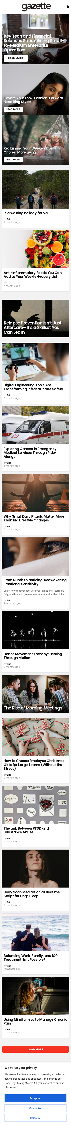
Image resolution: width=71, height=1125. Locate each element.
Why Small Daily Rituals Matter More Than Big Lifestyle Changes (34, 518)
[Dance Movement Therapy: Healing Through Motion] (35, 630)
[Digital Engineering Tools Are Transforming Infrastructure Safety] (35, 362)
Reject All (35, 1117)
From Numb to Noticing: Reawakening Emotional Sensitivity (35, 582)
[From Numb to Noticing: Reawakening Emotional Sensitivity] (35, 556)
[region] (35, 1093)
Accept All (35, 1098)
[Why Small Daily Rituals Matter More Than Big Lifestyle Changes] (35, 493)
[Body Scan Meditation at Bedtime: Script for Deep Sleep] (35, 869)
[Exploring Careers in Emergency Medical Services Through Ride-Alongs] (35, 425)
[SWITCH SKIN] (67, 7)
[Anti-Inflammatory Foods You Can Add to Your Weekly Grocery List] (35, 249)
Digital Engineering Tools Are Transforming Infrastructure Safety (33, 387)
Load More (35, 1049)
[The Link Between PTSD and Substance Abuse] (35, 805)
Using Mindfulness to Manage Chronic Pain (35, 1021)
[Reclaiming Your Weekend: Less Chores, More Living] (35, 140)
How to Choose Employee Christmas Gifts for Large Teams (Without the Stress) (34, 764)
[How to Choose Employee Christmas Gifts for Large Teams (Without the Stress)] (35, 737)
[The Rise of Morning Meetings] (35, 694)
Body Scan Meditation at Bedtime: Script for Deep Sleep (32, 894)
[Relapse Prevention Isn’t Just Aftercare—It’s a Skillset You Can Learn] (35, 318)
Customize (35, 1108)
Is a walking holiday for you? (27, 213)
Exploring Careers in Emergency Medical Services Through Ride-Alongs (30, 452)
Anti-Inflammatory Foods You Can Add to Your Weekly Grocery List (33, 274)
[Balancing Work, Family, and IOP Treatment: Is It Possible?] (35, 932)
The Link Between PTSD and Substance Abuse (26, 830)
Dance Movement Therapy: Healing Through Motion (33, 656)
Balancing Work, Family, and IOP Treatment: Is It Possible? (30, 957)
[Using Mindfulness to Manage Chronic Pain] (35, 996)
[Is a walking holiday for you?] (35, 189)
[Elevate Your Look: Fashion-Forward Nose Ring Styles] (35, 89)
